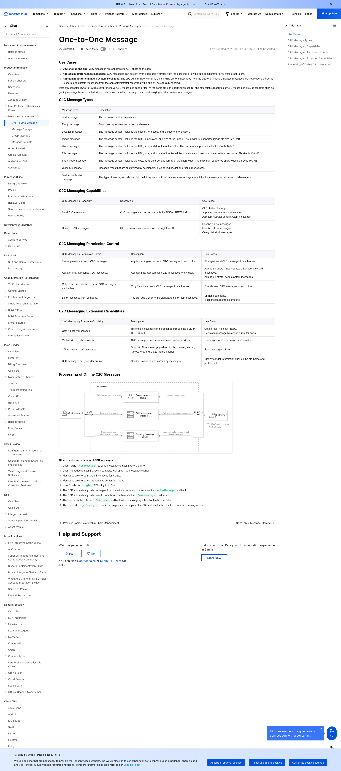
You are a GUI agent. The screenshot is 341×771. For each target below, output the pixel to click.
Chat (83, 26)
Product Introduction (103, 26)
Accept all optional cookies (226, 762)
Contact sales (86, 561)
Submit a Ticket (111, 561)
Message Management (132, 26)
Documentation (68, 26)
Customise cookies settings (308, 762)
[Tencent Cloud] (15, 14)
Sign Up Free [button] (329, 13)
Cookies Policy (131, 764)
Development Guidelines (18, 224)
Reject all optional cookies (267, 762)
